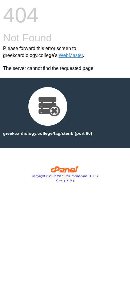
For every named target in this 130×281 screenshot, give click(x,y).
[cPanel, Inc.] (65, 171)
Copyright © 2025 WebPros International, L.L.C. (65, 176)
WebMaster (71, 55)
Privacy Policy (65, 180)
